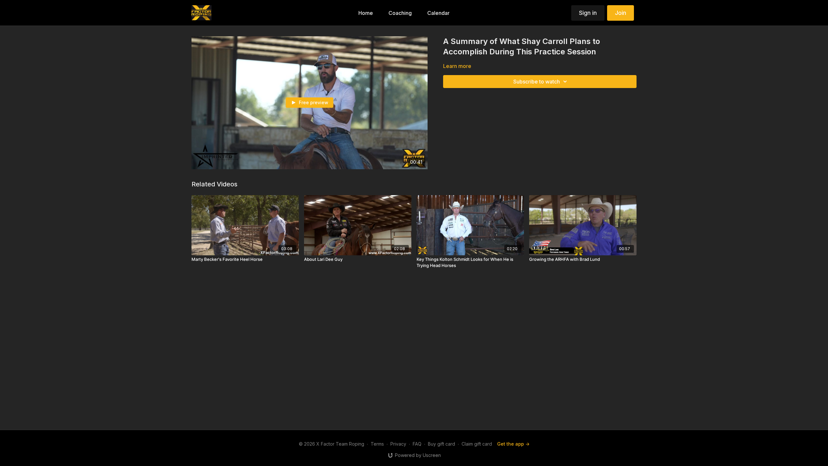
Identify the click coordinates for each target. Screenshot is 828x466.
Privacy (398, 444)
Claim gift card (477, 444)
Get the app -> (513, 444)
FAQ (417, 444)
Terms (377, 444)
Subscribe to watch (536, 81)
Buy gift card (441, 444)
